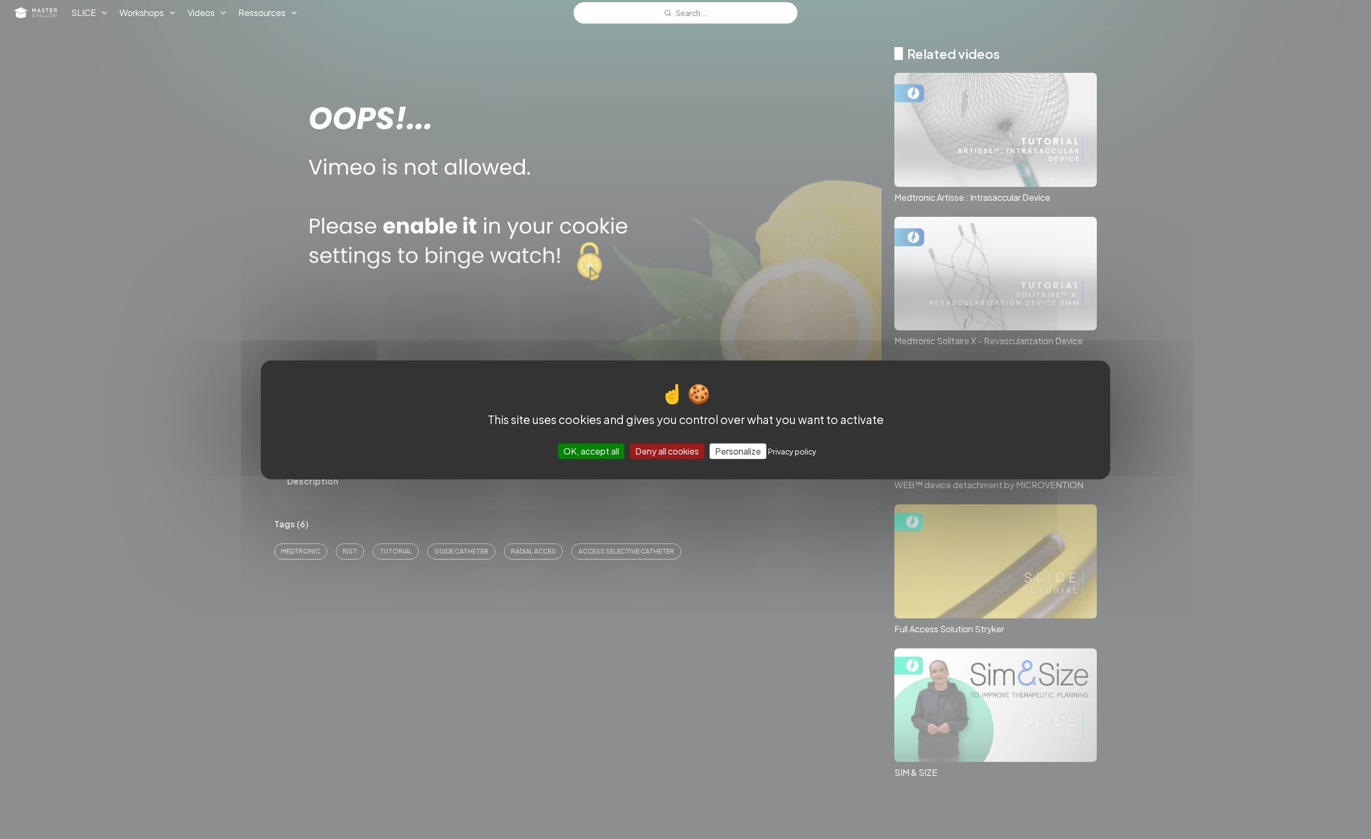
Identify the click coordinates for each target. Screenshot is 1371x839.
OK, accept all (591, 450)
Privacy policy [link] (792, 451)
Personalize (738, 450)
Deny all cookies (667, 450)
